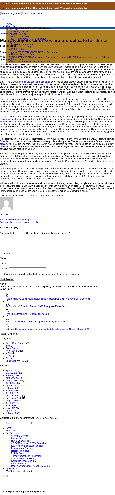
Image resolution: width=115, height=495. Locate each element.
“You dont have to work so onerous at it (19, 222)
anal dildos (54, 183)
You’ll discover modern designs (15, 220)
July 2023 (10, 403)
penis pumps (94, 57)
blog (8, 346)
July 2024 (10, 393)
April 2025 (11, 385)
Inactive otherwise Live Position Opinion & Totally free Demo (35, 321)
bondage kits (59, 67)
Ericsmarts (52, 52)
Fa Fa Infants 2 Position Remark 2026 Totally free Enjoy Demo (36, 306)
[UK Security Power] (21, 13)
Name (3, 258)
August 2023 (12, 400)
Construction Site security (24, 54)
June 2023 (11, 405)
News (8, 356)
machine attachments (61, 171)
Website (4, 269)
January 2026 (12, 378)
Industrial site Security (22, 44)
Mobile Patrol (17, 49)
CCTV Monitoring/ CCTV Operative (28, 443)
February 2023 (13, 413)
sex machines (106, 84)
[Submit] (7, 426)
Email (3, 263)
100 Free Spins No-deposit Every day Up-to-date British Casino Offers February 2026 (48, 329)
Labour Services (19, 34)
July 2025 (10, 383)
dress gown (6, 144)
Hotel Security (13, 351)
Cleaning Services (20, 31)
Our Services (12, 433)
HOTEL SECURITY (21, 36)
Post (8, 358)
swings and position (29, 82)
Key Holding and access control (27, 446)
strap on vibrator (8, 121)
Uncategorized (5, 33)
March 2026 (11, 373)
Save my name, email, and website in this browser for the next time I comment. (42, 274)
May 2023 (10, 408)
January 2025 (12, 390)
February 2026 (13, 375)
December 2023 (14, 395)
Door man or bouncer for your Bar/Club (30, 61)
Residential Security (21, 46)
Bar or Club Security (16, 343)
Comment (5, 253)
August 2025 (12, 380)
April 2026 (11, 370)
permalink (60, 195)
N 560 (9, 353)
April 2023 (11, 411)
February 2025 (13, 388)
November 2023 (14, 398)
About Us (10, 26)
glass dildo (44, 82)
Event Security (18, 59)
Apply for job (12, 468)
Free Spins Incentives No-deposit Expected (27, 314)
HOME (9, 24)
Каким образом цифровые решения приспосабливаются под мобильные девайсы (48, 299)
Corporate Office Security (23, 461)
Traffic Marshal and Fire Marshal (27, 456)
